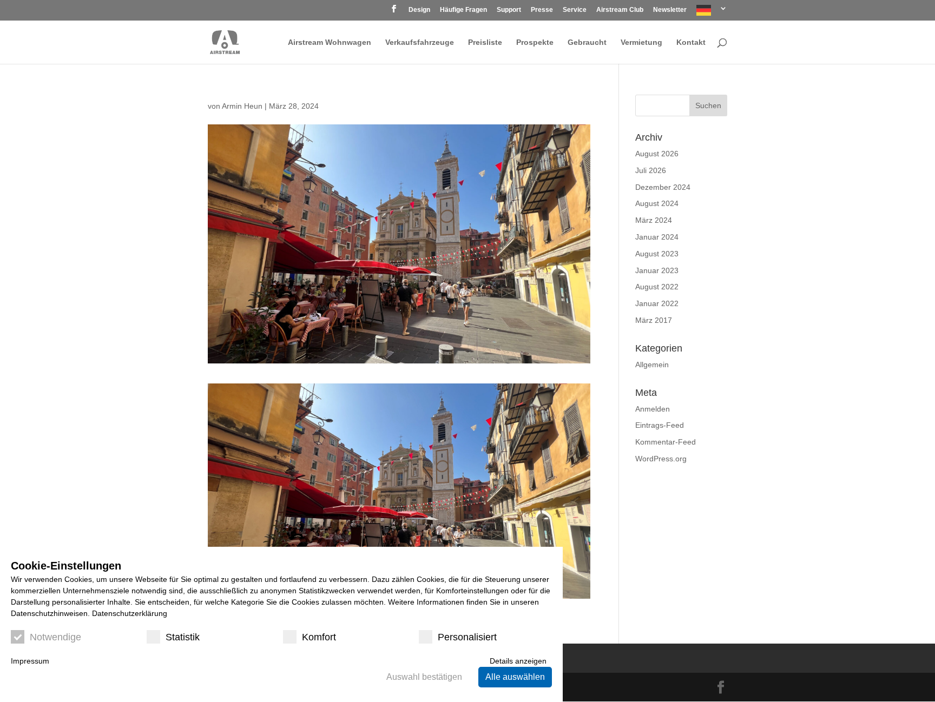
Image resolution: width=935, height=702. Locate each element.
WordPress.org (661, 458)
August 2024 (657, 203)
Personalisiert (467, 637)
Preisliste (485, 42)
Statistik (183, 637)
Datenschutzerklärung (129, 613)
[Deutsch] (711, 13)
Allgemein (652, 364)
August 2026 (657, 153)
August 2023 (657, 253)
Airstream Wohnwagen (329, 42)
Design (419, 10)
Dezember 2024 (662, 187)
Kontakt (691, 42)
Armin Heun (242, 106)
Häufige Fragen (463, 10)
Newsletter (670, 10)
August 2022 (657, 286)
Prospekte (535, 42)
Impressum (30, 661)
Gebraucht (587, 42)
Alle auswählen (515, 676)
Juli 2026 (650, 170)
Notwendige (55, 637)
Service (575, 10)
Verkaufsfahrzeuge (419, 42)
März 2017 (653, 320)
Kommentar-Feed (665, 442)
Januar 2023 (657, 270)
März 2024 (653, 220)
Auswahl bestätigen (424, 676)
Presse (542, 10)
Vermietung (641, 42)
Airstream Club (619, 10)
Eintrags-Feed (659, 425)
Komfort (319, 637)
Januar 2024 (657, 237)
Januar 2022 (657, 303)
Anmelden (652, 409)
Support (509, 10)
